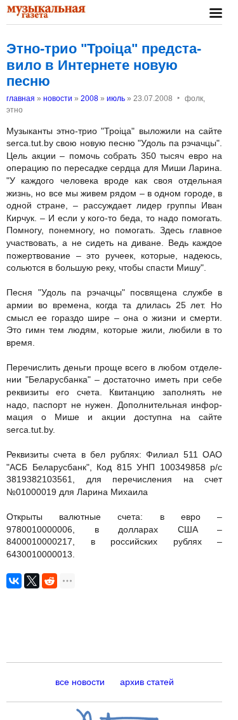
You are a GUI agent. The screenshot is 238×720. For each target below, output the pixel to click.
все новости (80, 682)
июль (116, 98)
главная (20, 98)
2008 (89, 98)
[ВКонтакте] (14, 580)
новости (57, 98)
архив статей (147, 682)
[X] (31, 580)
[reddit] (49, 580)
